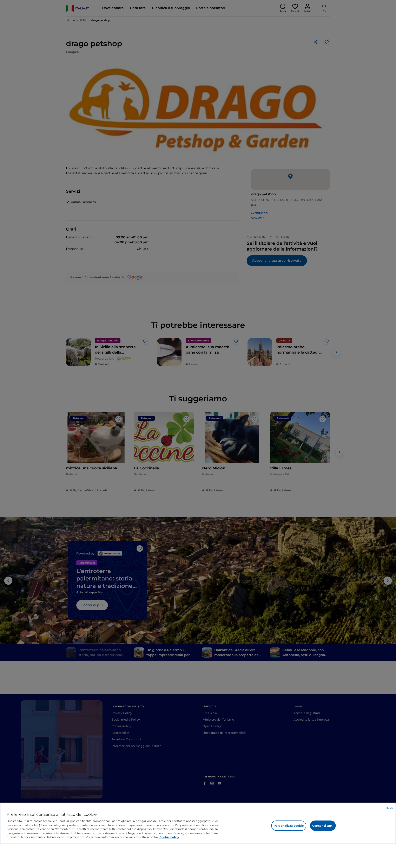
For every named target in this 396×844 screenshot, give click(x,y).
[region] (198, 823)
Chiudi (389, 807)
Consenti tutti (323, 826)
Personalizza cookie (289, 826)
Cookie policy (169, 837)
